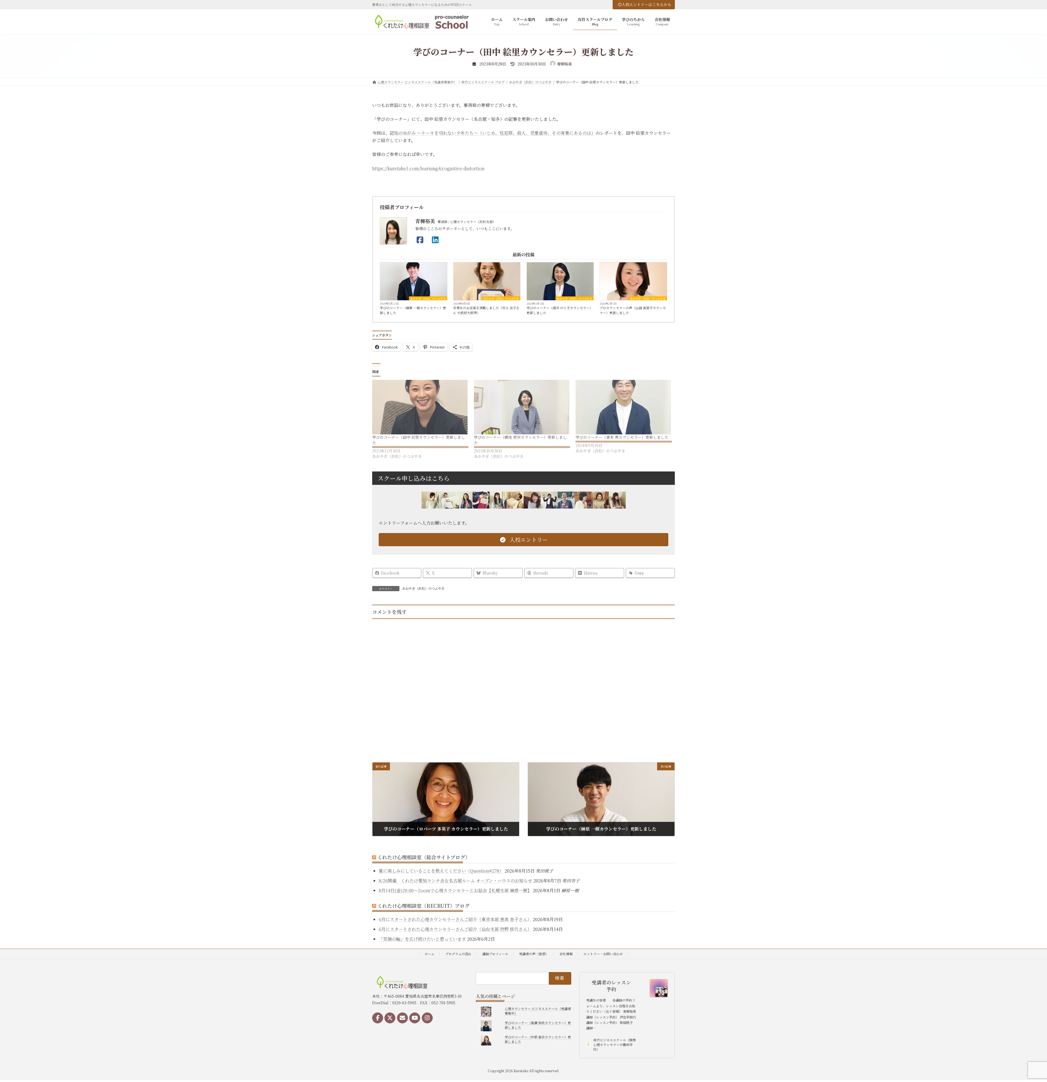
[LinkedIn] (437, 239)
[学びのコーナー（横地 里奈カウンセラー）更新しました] (522, 407)
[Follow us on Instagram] (427, 1017)
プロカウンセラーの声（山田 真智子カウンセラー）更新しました (633, 310)
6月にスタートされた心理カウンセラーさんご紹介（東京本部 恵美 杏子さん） (455, 919)
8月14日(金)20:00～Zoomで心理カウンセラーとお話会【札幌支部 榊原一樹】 (455, 890)
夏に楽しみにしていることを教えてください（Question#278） (441, 871)
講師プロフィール (495, 953)
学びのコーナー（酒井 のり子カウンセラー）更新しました (559, 310)
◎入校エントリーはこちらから (644, 4)
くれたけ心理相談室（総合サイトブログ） (423, 857)
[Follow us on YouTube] (414, 1017)
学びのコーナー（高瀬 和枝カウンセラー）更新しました (538, 1025)
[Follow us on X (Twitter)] (389, 1017)
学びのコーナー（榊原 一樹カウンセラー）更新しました (413, 310)
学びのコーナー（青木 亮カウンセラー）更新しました (622, 437)
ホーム (429, 953)
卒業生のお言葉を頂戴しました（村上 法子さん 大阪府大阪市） (486, 310)
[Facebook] (421, 239)
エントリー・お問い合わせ (603, 953)
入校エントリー (528, 539)
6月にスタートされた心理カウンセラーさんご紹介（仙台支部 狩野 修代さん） (455, 929)
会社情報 (566, 953)
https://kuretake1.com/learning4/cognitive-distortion (428, 168)
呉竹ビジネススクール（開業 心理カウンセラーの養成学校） (614, 1044)
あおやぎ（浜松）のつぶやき (428, 298)
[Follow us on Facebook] (377, 1017)
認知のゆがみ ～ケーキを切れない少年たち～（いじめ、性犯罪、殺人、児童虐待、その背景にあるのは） (492, 133)
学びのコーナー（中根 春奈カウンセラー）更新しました (538, 1039)
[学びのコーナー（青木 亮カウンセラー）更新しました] (624, 407)
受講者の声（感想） (534, 953)
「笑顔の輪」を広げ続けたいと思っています (422, 939)
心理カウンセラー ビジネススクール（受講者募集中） (538, 1010)
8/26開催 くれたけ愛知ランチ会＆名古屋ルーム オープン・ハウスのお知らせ (455, 880)
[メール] (402, 1017)
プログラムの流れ (458, 953)
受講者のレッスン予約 (611, 986)
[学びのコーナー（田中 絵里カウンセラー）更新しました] (420, 407)
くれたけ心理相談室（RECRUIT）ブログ (423, 905)
